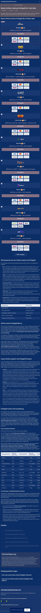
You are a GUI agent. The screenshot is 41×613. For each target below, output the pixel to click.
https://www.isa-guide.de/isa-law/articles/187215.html (16, 538)
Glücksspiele (4, 440)
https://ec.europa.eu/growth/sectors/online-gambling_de (17, 542)
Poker (7, 390)
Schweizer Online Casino (24, 557)
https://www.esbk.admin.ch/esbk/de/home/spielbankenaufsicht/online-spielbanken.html (22, 546)
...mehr (38, 15)
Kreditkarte (3, 435)
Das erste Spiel (10, 369)
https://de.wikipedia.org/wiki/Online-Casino (14, 530)
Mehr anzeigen (20, 255)
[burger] (39, 1)
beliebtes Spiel (21, 382)
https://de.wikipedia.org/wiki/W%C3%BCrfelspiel (15, 534)
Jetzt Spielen (20, 34)
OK (27, 610)
